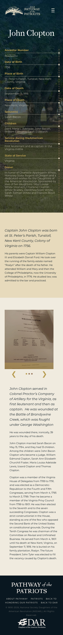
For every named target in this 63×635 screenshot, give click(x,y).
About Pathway (17, 599)
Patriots (37, 599)
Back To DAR (49, 602)
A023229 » (11, 55)
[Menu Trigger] (53, 10)
